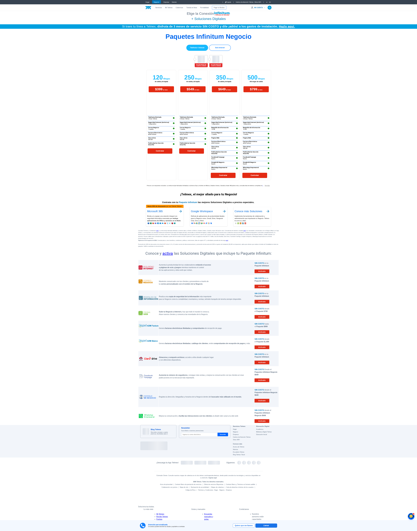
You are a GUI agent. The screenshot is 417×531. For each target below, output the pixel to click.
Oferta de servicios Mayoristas (213, 484)
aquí (157, 230)
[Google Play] (187, 463)
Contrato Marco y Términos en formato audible (240, 484)
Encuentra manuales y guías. (208, 516)
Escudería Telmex (238, 452)
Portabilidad (204, 8)
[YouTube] (254, 463)
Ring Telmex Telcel (239, 454)
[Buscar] (269, 8)
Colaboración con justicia (169, 487)
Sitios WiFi (236, 439)
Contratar (160, 151)
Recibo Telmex (162, 517)
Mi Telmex (168, 8)
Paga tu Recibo (219, 8)
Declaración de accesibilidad (200, 487)
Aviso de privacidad (166, 484)
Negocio (156, 2)
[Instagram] (249, 463)
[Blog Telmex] (146, 431)
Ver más (267, 185)
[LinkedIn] (259, 463)
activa (167, 253)
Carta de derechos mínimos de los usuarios (240, 487)
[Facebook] (244, 463)
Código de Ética (190, 490)
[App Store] (200, 463)
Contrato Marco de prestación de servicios (188, 484)
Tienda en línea (191, 8)
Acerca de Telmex (238, 447)
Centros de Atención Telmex (242, 437)
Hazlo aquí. (287, 26)
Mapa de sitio (184, 487)
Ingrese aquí (212, 478)
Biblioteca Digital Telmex (264, 432)
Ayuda (229, 2)
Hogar (147, 2)
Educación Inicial (261, 434)
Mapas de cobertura (217, 487)
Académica (259, 429)
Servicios (158, 8)
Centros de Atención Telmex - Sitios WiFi (248, 2)
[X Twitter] (239, 463)
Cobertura (179, 8)
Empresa (166, 2)
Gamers (174, 2)
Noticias (235, 449)
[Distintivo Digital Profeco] (185, 445)
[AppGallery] (214, 463)
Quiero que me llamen (244, 525)
